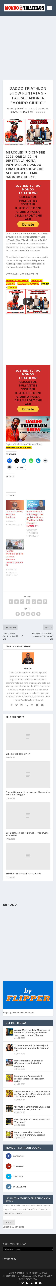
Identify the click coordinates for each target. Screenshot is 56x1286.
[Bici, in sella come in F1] (28, 736)
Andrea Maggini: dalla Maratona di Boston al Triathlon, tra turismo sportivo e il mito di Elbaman (32, 1033)
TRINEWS (22, 111)
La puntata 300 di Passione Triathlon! (14, 514)
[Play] (28, 301)
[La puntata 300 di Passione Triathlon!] (15, 505)
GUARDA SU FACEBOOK (17, 280)
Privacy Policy (9, 1258)
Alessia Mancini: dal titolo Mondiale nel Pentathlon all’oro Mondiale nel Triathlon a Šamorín (32, 1094)
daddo (20, 108)
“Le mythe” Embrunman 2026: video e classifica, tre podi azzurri (32, 1108)
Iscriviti (9, 1222)
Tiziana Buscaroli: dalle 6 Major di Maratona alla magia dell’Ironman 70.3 (31, 1048)
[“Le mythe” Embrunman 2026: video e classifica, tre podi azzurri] (9, 1108)
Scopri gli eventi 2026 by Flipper (18, 1012)
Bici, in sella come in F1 (18, 753)
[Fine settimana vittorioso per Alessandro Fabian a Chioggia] (28, 774)
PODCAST (12, 287)
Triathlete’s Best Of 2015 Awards (23, 873)
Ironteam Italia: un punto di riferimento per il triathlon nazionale (28, 1063)
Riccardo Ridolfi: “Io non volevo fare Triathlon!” (32, 1120)
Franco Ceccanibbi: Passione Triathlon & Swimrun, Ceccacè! (29, 1133)
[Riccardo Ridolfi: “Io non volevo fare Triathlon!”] (9, 1121)
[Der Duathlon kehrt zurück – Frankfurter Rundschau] (28, 815)
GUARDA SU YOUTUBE (28, 283)
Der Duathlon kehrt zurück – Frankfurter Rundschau (28, 834)
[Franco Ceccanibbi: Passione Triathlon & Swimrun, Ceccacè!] (9, 1134)
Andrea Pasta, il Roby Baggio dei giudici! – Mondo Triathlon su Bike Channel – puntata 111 (35, 518)
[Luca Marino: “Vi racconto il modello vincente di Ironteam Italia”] (9, 1078)
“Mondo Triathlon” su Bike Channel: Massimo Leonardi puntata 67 (14, 558)
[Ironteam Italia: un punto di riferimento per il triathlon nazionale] (9, 1062)
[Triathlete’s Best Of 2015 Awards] (28, 856)
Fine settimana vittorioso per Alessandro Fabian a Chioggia (28, 793)
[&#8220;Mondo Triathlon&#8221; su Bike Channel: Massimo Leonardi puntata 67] (15, 544)
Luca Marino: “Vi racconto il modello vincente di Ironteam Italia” (29, 1079)
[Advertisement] (28, 45)
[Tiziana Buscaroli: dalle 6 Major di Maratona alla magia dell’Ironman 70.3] (9, 1047)
